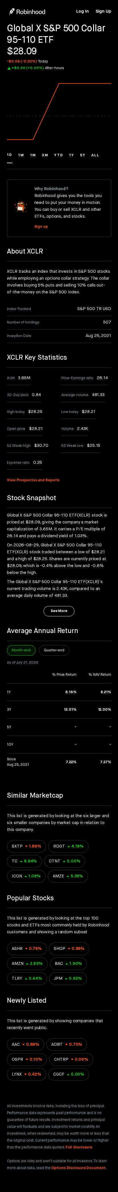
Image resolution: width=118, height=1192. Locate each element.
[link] (82, 11)
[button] (9, 157)
